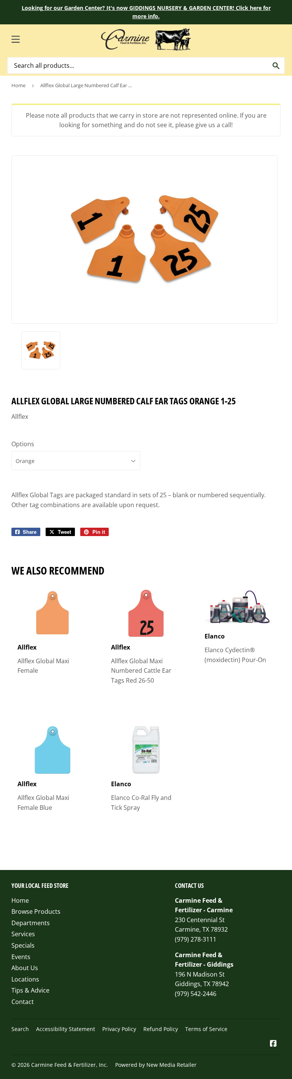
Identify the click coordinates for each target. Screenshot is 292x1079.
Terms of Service (206, 1029)
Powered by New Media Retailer (156, 1064)
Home (18, 85)
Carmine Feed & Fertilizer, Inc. (69, 1064)
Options (22, 444)
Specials (23, 945)
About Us (24, 968)
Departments (30, 923)
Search (20, 1029)
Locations (25, 979)
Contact (22, 1002)
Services (23, 934)
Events (20, 957)
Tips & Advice (30, 990)
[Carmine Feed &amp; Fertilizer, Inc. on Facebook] (273, 1044)
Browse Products (35, 911)
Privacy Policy (119, 1029)
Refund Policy (160, 1029)
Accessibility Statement (65, 1029)
